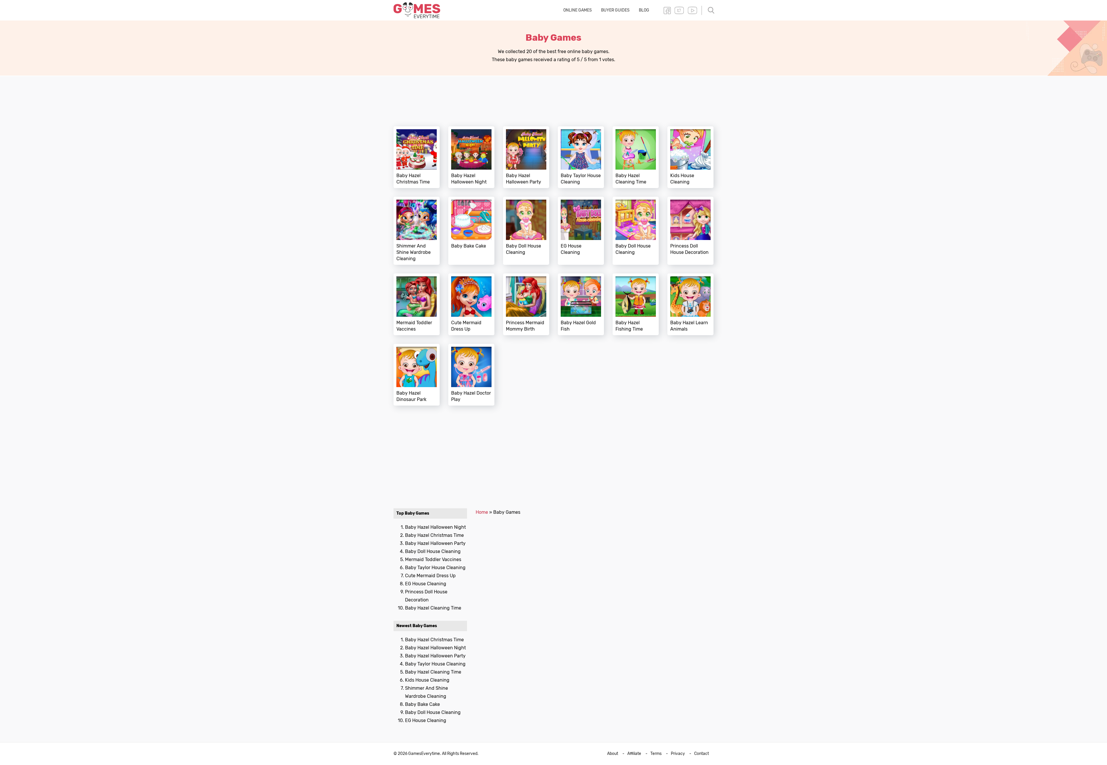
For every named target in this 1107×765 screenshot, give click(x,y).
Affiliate (634, 753)
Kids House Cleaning (690, 157)
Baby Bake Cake (471, 231)
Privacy (678, 753)
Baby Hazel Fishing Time (636, 304)
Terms (656, 753)
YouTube (692, 10)
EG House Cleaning (581, 231)
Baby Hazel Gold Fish (581, 304)
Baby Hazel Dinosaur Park (417, 375)
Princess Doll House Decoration (690, 231)
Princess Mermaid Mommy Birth (526, 304)
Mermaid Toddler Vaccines (417, 304)
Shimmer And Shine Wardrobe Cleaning (417, 231)
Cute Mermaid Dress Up (471, 304)
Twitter (679, 10)
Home (482, 512)
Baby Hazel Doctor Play (471, 375)
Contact (701, 753)
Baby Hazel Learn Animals (690, 304)
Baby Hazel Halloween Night (471, 157)
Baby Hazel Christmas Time (417, 157)
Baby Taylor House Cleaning (581, 157)
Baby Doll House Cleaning (526, 231)
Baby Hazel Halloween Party (526, 157)
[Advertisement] (553, 98)
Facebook (667, 10)
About (612, 753)
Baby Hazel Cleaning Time (636, 157)
